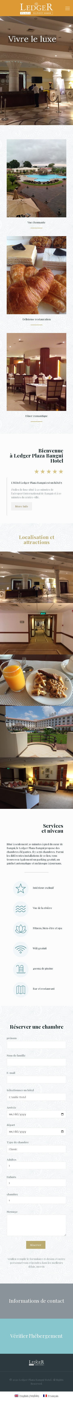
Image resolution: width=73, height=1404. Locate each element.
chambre (12, 1194)
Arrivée (11, 1107)
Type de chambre (18, 1142)
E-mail (11, 1072)
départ (11, 1125)
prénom (12, 1038)
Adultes (11, 1159)
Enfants (11, 1177)
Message (12, 1211)
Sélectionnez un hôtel (20, 1090)
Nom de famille (16, 1055)
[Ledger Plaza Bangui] (36, 8)
